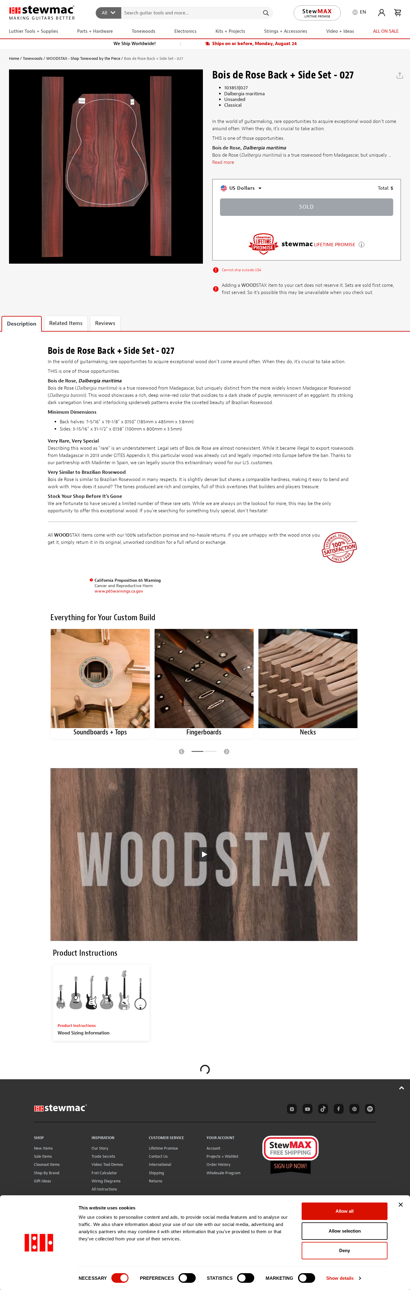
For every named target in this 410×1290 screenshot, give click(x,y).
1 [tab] (197, 752)
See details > (361, 244)
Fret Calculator (104, 1172)
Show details (340, 1278)
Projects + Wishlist (222, 1156)
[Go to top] (401, 1087)
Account (213, 1148)
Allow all (345, 1211)
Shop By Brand (46, 1172)
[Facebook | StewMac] (338, 1110)
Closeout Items (47, 1164)
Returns (155, 1181)
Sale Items (43, 1156)
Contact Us (158, 1156)
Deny (344, 1250)
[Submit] (265, 13)
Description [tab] (21, 323)
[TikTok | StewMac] (322, 1110)
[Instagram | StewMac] (291, 1110)
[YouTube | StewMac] (306, 1110)
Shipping (156, 1172)
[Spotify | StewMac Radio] (369, 1110)
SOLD (306, 207)
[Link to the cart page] (397, 12)
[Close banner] (401, 1205)
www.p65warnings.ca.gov (119, 591)
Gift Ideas (42, 1181)
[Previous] (181, 751)
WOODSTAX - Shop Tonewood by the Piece (83, 58)
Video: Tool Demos (107, 1164)
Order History (219, 1164)
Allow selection (345, 1230)
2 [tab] (211, 752)
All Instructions (104, 1189)
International (160, 1164)
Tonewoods (33, 58)
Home (14, 58)
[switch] (187, 1278)
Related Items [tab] (66, 323)
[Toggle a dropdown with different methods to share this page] (399, 75)
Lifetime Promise (163, 1148)
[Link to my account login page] (381, 12)
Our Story (100, 1148)
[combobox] (184, 12)
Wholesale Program (223, 1172)
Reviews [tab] (105, 323)
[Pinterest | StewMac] (353, 1110)
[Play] (204, 854)
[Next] (226, 751)
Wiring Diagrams (106, 1181)
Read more (223, 162)
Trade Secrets (103, 1156)
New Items (43, 1148)
